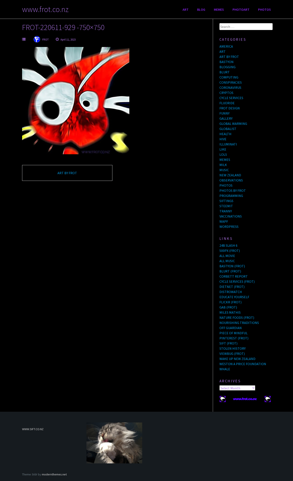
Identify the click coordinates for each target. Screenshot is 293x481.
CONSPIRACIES (230, 82)
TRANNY (225, 211)
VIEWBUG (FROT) (232, 353)
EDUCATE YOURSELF (234, 297)
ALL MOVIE (227, 256)
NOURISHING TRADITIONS (239, 323)
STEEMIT (226, 206)
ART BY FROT (67, 173)
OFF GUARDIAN (230, 328)
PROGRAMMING (231, 196)
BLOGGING (227, 67)
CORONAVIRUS (230, 87)
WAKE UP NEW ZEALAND (237, 359)
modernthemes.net (54, 474)
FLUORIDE (227, 103)
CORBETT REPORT (233, 276)
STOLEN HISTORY (232, 348)
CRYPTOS (226, 93)
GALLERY (226, 118)
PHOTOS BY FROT (232, 190)
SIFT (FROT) (228, 343)
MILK (223, 165)
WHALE (224, 369)
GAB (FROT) (228, 307)
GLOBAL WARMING (233, 123)
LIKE (222, 149)
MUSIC (224, 170)
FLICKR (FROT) (230, 302)
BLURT (224, 72)
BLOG (201, 9)
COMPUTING (228, 77)
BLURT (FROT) (230, 271)
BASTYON (226, 62)
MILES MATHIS (230, 312)
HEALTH (225, 134)
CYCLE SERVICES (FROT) (237, 281)
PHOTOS (264, 9)
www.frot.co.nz (45, 9)
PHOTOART (241, 9)
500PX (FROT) (229, 250)
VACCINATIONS (230, 216)
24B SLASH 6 (228, 245)
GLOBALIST (227, 129)
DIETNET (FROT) (232, 286)
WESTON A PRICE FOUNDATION (242, 364)
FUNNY (224, 113)
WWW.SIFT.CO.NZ (33, 429)
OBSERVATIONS (231, 180)
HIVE (223, 139)
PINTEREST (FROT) (233, 338)
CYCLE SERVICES (231, 98)
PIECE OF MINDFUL (233, 333)
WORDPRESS (229, 226)
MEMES (219, 9)
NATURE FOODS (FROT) (236, 317)
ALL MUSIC (227, 261)
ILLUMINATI (228, 144)
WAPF (223, 221)
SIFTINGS (226, 201)
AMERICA (226, 46)
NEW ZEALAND (230, 175)
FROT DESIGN (229, 108)
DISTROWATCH (230, 292)
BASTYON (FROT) (232, 266)
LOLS (223, 154)
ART (186, 9)
